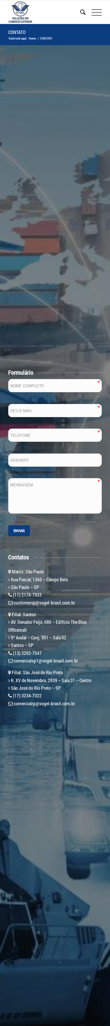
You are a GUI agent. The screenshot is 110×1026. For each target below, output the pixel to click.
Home (32, 38)
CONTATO (17, 32)
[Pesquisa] (80, 12)
